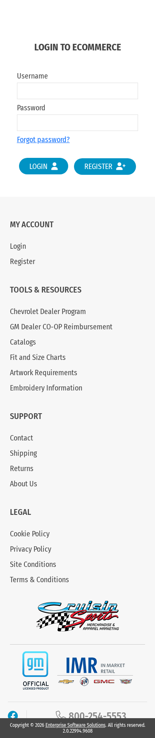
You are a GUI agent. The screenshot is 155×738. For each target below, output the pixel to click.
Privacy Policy (30, 549)
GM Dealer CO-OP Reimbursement (61, 326)
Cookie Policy (30, 533)
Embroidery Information (46, 388)
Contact (21, 438)
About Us (23, 483)
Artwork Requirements (43, 372)
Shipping (23, 453)
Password (31, 107)
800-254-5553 (96, 716)
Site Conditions (33, 564)
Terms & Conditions (39, 579)
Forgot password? (43, 139)
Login (39, 166)
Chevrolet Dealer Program (48, 311)
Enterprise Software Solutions (75, 725)
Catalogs (23, 342)
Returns (21, 468)
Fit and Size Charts (38, 357)
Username (32, 76)
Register (99, 166)
